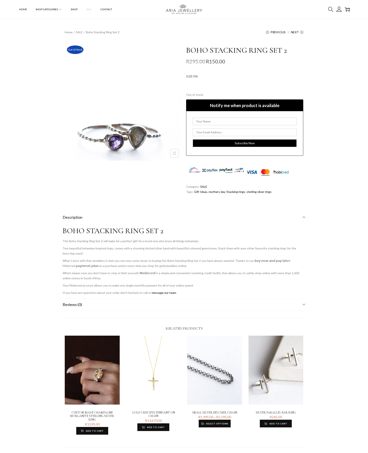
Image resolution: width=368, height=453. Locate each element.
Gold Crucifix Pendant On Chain (153, 414)
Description (72, 217)
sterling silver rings (259, 192)
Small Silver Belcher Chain (214, 412)
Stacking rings (235, 192)
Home (69, 32)
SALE (79, 32)
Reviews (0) (72, 304)
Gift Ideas (200, 192)
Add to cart (95, 431)
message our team (164, 292)
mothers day (217, 192)
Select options (217, 423)
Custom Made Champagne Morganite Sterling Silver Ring (92, 416)
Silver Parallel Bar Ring (276, 412)
